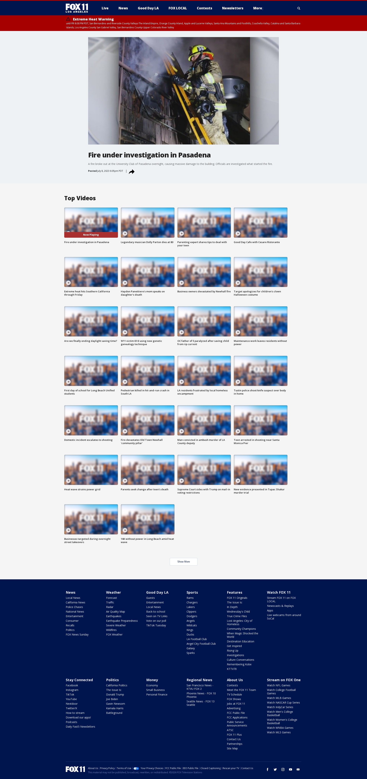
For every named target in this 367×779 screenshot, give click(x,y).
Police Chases (74, 607)
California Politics (116, 685)
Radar (109, 607)
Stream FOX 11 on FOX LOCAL (281, 599)
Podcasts (71, 722)
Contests (232, 685)
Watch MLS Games (279, 732)
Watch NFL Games (278, 685)
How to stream (75, 713)
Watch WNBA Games (280, 728)
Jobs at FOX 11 (236, 703)
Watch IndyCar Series (280, 707)
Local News (73, 598)
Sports (192, 592)
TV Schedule (234, 694)
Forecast (111, 598)
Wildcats (192, 625)
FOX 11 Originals (237, 598)
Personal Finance (156, 694)
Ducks (190, 634)
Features (234, 592)
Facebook (72, 685)
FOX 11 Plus (234, 734)
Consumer (72, 621)
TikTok (70, 694)
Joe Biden (112, 699)
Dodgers (192, 616)
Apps (270, 610)
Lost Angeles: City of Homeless (239, 622)
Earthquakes (113, 616)
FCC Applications (237, 717)
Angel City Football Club (201, 643)
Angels (191, 621)
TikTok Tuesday (156, 625)
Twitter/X (71, 708)
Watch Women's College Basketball (282, 721)
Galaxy (191, 648)
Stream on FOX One (284, 680)
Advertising (233, 708)
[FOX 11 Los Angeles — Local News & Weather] (78, 8)
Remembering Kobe (239, 664)
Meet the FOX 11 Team (241, 690)
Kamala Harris (114, 708)
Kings (190, 630)
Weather (113, 592)
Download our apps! (78, 717)
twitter (275, 769)
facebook (268, 769)
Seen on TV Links (156, 616)
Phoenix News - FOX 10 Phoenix (201, 695)
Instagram (72, 690)
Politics (70, 630)
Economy (152, 685)
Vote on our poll (156, 621)
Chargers (192, 602)
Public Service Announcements (237, 723)
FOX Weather (114, 634)
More (257, 8)
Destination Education (240, 641)
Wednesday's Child (238, 611)
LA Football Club (197, 639)
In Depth (232, 607)
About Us (235, 680)
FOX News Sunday (77, 634)
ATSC (230, 730)
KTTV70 (232, 669)
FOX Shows (234, 699)
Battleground (114, 713)
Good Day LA (157, 592)
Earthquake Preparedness (122, 621)
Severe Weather (116, 625)
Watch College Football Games (281, 691)
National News (75, 611)
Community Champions (241, 629)
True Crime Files (237, 616)
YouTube (71, 699)
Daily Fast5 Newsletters (80, 726)
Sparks (191, 653)
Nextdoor (72, 703)
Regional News (199, 680)
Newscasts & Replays (280, 606)
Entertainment (74, 616)
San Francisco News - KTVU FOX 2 (200, 687)
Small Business (155, 690)
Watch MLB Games (279, 698)
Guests (150, 598)
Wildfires (111, 630)
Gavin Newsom (115, 703)
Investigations (235, 655)
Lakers (191, 607)
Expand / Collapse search (299, 8)
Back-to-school (155, 611)
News (70, 592)
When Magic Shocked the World (242, 635)
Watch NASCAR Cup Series (283, 702)
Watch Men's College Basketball (280, 713)
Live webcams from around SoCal (284, 616)
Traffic (110, 602)
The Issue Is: (234, 602)
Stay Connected (79, 680)
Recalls (70, 625)
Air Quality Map (115, 611)
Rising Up (232, 650)
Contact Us (234, 739)
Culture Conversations (240, 659)
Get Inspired (234, 646)
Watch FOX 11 (279, 592)
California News (75, 602)
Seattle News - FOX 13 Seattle (200, 703)
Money (152, 680)
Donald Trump (115, 694)
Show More (183, 561)
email (298, 769)
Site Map (232, 748)
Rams (190, 598)
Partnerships (234, 744)
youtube (290, 769)
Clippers (191, 611)
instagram (283, 769)
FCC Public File (236, 713)
